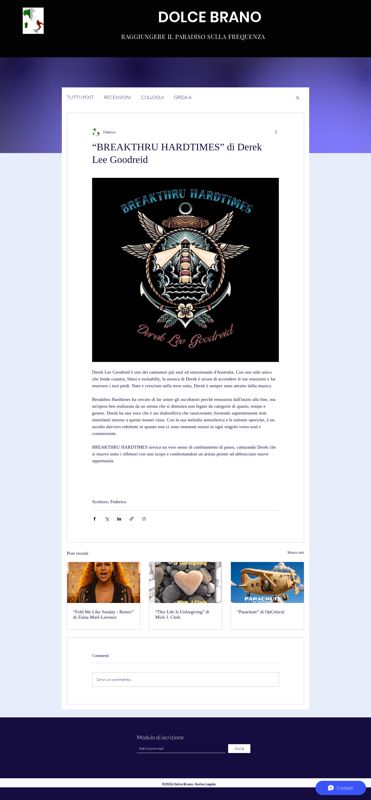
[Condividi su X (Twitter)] (106, 518)
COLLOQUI (152, 97)
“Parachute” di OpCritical (260, 611)
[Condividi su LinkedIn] (119, 518)
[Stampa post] (144, 518)
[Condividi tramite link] (131, 518)
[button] (297, 97)
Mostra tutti (295, 552)
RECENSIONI (117, 97)
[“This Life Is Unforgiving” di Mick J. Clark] (185, 582)
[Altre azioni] (276, 132)
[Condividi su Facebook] (94, 518)
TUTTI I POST (80, 97)
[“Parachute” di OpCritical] (267, 582)
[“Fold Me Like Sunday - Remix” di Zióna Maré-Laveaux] (103, 582)
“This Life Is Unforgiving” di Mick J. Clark (182, 614)
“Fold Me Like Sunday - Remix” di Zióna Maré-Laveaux (103, 614)
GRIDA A (183, 97)
